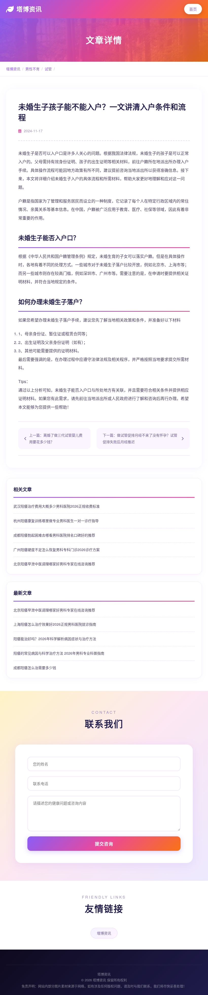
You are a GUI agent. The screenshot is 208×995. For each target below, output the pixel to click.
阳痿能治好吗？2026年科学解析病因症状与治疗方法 (54, 638)
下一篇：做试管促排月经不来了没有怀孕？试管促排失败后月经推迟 (140, 438)
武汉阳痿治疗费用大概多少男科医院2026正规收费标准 (56, 506)
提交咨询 (104, 844)
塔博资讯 (29, 9)
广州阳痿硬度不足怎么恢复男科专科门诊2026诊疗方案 (56, 549)
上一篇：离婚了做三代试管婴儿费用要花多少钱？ (55, 438)
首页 (193, 9)
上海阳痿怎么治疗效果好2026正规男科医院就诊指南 (54, 624)
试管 (48, 68)
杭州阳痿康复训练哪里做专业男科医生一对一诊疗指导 (56, 520)
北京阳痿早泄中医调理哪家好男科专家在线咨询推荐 (54, 563)
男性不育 (32, 68)
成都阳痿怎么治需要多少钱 (34, 667)
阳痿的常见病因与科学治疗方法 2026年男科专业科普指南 (58, 653)
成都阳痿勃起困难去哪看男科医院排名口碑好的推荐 (54, 535)
